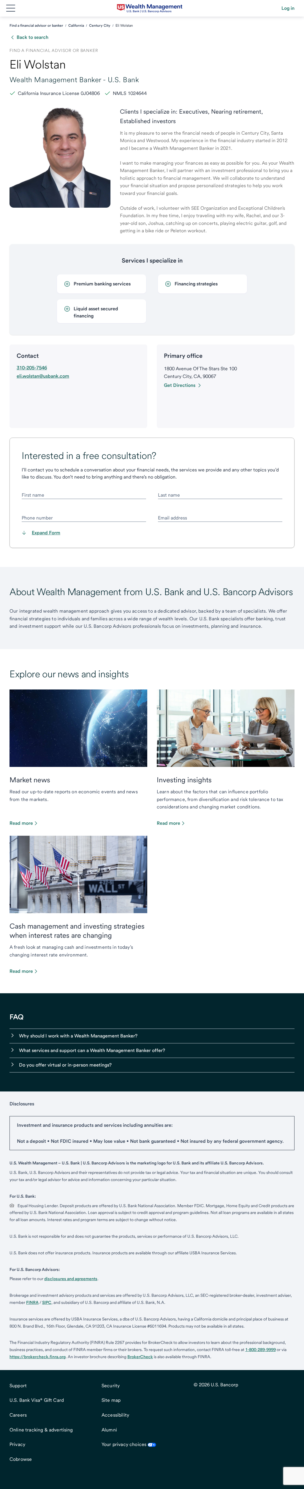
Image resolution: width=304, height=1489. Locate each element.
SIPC (46, 1302)
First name (33, 495)
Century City (99, 25)
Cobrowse (21, 1459)
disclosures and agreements (70, 1278)
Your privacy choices (124, 1444)
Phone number (37, 518)
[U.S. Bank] (150, 8)
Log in (287, 8)
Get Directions (179, 385)
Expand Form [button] (46, 532)
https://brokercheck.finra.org (38, 1356)
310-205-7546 (32, 368)
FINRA (32, 1302)
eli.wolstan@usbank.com (43, 376)
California (76, 25)
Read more (21, 823)
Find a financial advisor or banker (36, 25)
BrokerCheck (140, 1356)
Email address (172, 518)
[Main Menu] (11, 8)
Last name (169, 495)
